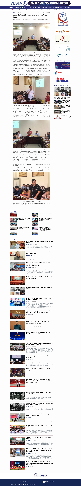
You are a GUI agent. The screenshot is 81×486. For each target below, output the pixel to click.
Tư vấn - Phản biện (27, 7)
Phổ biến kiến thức (36, 7)
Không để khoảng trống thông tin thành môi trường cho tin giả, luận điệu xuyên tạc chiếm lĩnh (66, 116)
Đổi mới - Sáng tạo (48, 7)
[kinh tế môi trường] (62, 79)
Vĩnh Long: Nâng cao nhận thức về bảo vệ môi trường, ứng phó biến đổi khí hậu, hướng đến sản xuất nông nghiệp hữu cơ (38, 264)
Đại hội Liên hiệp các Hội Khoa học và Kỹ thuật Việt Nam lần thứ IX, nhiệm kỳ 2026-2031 (29, 9)
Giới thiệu (17, 7)
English (68, 7)
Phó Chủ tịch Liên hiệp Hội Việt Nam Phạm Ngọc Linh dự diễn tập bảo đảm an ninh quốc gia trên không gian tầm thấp (38, 381)
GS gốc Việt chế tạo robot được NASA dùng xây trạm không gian (65, 106)
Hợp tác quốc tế (56, 7)
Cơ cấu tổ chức (11, 7)
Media (61, 7)
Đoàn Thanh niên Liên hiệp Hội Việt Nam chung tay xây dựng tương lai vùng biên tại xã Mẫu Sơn (46, 233)
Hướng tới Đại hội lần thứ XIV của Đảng (51, 9)
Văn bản (42, 7)
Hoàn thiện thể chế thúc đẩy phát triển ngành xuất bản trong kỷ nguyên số (45, 219)
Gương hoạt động (29, 244)
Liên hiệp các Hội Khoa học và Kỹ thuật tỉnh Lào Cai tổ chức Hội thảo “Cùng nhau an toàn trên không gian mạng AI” (39, 450)
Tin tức (21, 7)
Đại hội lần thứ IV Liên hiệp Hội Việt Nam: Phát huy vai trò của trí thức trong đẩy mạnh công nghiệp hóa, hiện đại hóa (39, 463)
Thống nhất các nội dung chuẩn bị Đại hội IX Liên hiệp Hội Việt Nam (65, 101)
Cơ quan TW (18, 12)
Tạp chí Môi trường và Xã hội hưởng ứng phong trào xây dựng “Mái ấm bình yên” (65, 111)
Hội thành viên (28, 267)
